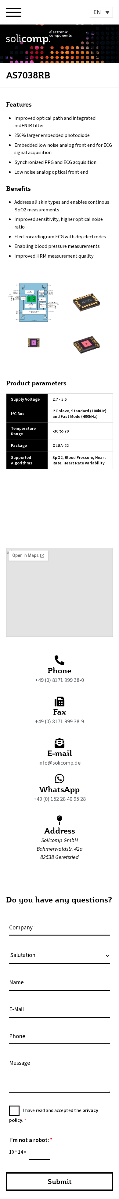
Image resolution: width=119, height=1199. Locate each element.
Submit (59, 1181)
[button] (101, 12)
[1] (33, 303)
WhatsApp (59, 789)
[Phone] (59, 660)
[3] (33, 344)
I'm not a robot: (30, 1140)
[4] (86, 344)
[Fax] (59, 701)
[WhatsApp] (59, 778)
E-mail (59, 753)
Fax (59, 712)
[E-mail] (59, 743)
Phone (59, 670)
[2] (86, 302)
